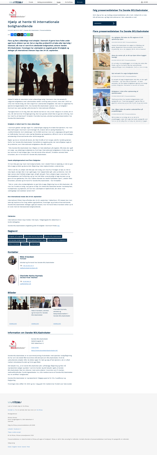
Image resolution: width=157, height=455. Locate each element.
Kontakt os (11, 410)
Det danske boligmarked (17, 240)
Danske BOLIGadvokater (53, 236)
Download (13, 323)
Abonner (97, 23)
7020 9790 (35, 347)
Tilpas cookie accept (14, 432)
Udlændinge (35, 244)
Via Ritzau (40, 410)
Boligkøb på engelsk (15, 236)
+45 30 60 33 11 (28, 266)
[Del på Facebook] (12, 34)
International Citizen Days (37, 240)
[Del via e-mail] (31, 34)
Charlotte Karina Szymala (34, 236)
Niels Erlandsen (14, 244)
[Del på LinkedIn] (15, 34)
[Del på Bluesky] (25, 34)
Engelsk (14, 446)
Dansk (9, 446)
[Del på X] (18, 34)
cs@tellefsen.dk (25, 284)
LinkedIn (10, 429)
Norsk (19, 446)
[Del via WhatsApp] (28, 34)
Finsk (28, 446)
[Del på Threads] (21, 34)
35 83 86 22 (27, 281)
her (58, 226)
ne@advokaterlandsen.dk (29, 268)
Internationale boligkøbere (57, 240)
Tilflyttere (25, 244)
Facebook (17, 429)
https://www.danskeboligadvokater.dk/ (44, 350)
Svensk (24, 446)
